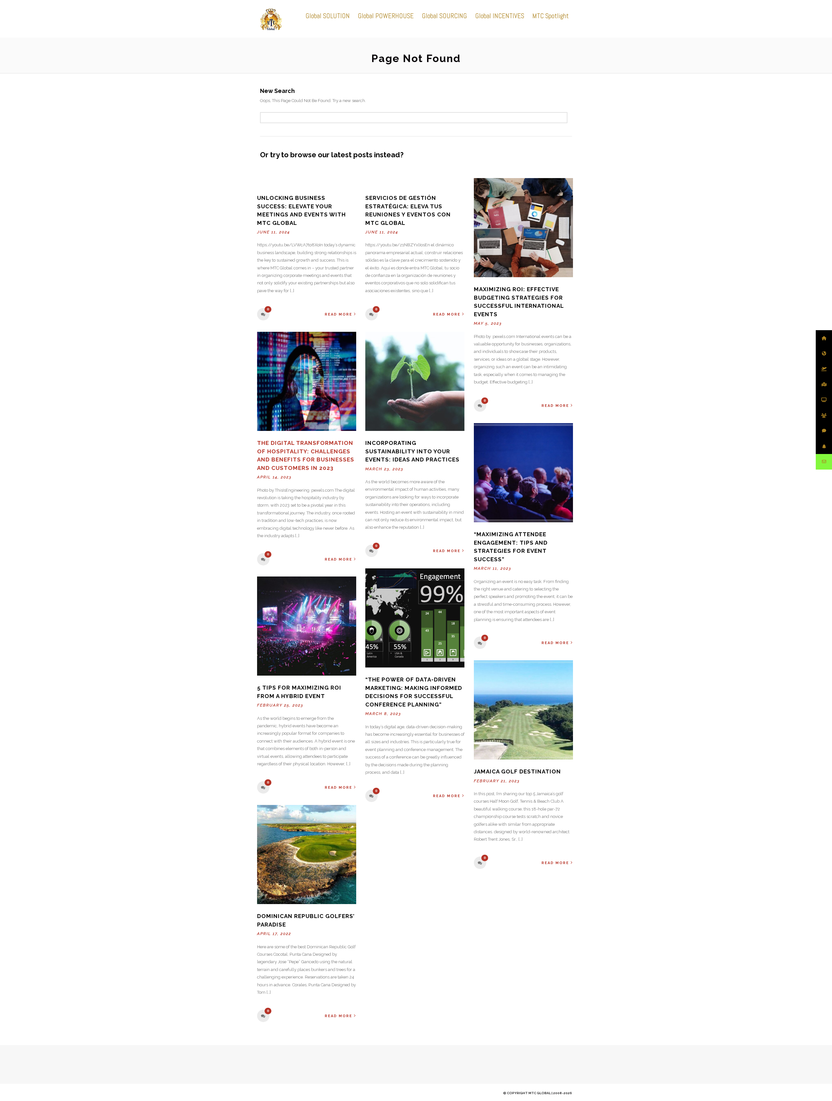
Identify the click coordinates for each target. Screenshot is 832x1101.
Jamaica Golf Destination (517, 771)
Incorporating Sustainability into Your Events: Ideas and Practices (412, 451)
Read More (338, 314)
